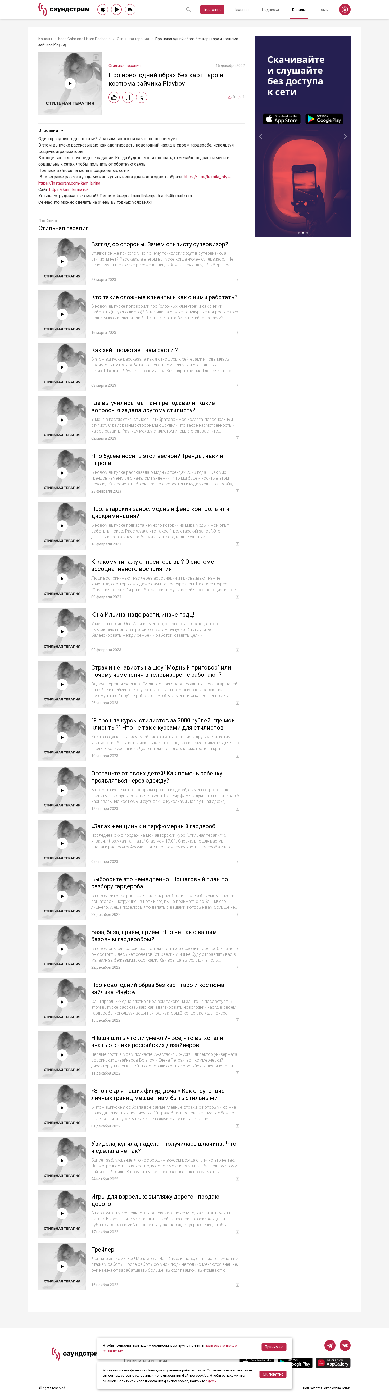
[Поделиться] (141, 97)
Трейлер (102, 1249)
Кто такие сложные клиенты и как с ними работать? (164, 297)
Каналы (299, 9)
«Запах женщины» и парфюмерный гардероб (153, 826)
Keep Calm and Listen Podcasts (84, 39)
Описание (48, 130)
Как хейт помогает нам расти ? (134, 350)
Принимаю (274, 1347)
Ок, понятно (273, 1374)
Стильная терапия (133, 39)
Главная (242, 9)
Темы (323, 9)
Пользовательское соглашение (327, 1388)
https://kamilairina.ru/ (68, 189)
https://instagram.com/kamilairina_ (70, 183)
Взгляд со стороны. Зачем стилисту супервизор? (159, 244)
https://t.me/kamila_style (207, 176)
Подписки (270, 9)
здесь (211, 1381)
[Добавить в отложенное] (127, 97)
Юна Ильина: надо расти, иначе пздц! (143, 614)
